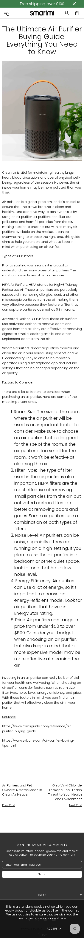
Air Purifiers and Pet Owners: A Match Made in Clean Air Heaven (22, 790)
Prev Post (8, 805)
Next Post (75, 805)
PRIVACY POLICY (31, 929)
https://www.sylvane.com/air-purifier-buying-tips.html (38, 743)
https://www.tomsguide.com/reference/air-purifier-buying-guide (37, 728)
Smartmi (42, 12)
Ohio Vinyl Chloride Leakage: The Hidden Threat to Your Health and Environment (65, 792)
